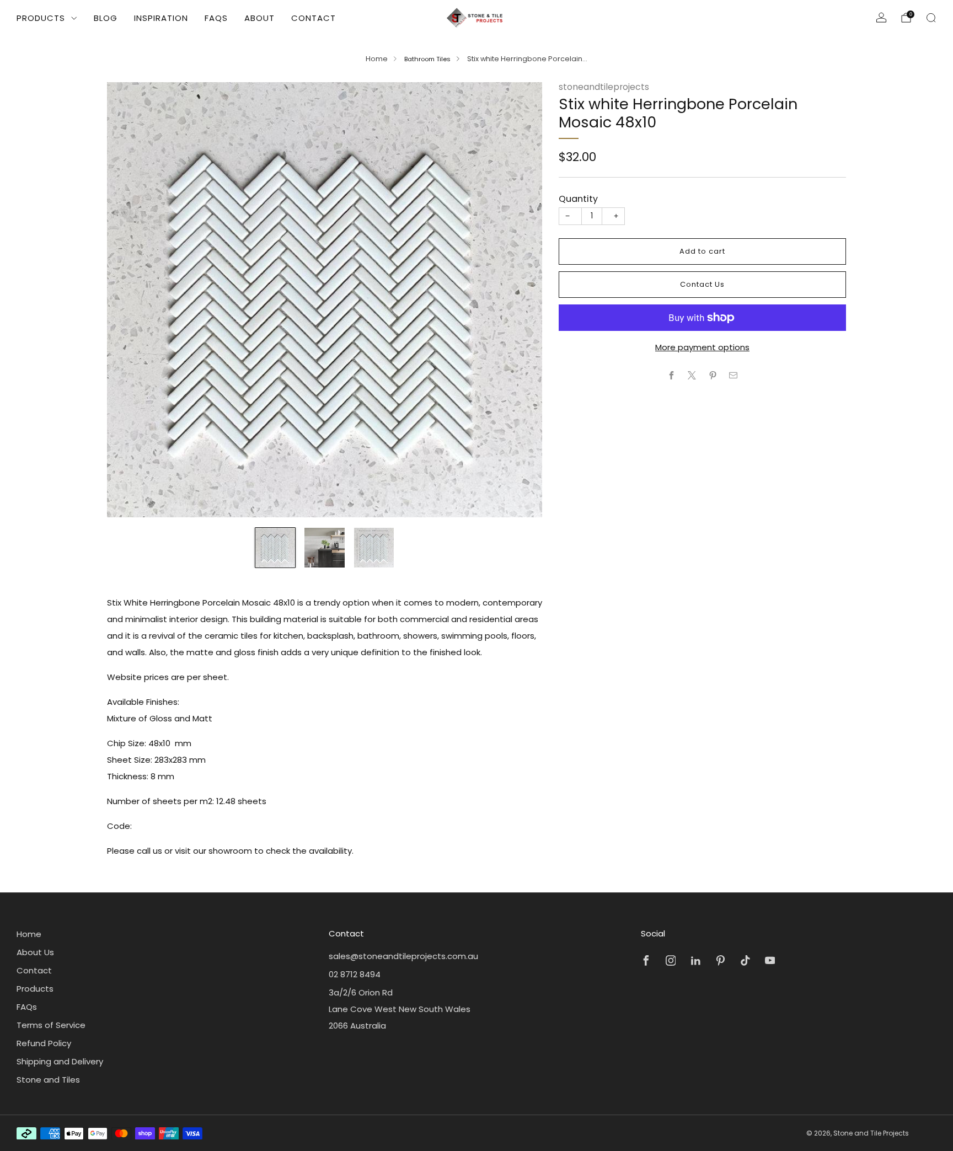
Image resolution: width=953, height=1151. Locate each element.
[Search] (930, 17)
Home (377, 58)
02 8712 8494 (355, 974)
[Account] (881, 17)
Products (41, 18)
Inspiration (161, 18)
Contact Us (702, 284)
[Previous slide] (128, 299)
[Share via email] (733, 375)
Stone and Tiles (48, 1079)
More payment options (702, 347)
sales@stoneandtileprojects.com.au (403, 956)
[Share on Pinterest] (712, 375)
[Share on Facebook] (671, 375)
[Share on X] (692, 375)
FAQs (216, 18)
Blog (105, 18)
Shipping (630, 171)
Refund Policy (44, 1043)
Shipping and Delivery (60, 1061)
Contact (313, 18)
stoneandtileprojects (604, 87)
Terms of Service (51, 1025)
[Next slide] (520, 299)
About (259, 18)
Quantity (578, 198)
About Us (35, 952)
